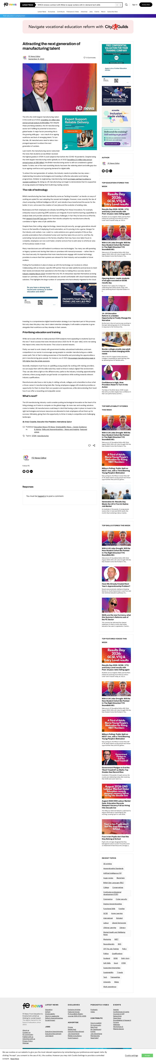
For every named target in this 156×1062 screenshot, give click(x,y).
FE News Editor (34, 56)
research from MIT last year (36, 218)
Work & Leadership (52, 1016)
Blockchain (121, 878)
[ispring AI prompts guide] (79, 306)
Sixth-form (125, 958)
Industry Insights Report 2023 (34, 274)
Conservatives (117, 887)
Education (48, 1010)
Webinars (116, 1025)
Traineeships (115, 977)
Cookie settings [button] (131, 1055)
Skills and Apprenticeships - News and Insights (60, 429)
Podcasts (94, 1010)
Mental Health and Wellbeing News (114, 933)
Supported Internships (111, 968)
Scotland (106, 958)
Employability (50, 1014)
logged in (42, 496)
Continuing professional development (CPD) (112, 893)
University (107, 982)
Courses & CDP (118, 1014)
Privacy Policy (28, 1041)
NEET (116, 939)
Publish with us (28, 1037)
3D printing (107, 864)
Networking (117, 1016)
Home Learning (117, 913)
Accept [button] (147, 1055)
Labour (106, 923)
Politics (106, 953)
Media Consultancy (75, 1036)
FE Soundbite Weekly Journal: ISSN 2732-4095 (77, 1015)
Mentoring (107, 939)
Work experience (109, 987)
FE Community (28, 1035)
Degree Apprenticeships (112, 904)
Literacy (123, 927)
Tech (105, 977)
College (106, 887)
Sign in (134, 5)
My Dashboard (96, 1029)
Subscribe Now (112, 12)
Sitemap (26, 1043)
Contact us (26, 1032)
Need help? (95, 1038)
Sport (116, 963)
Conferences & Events (121, 1012)
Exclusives (51, 12)
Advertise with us (29, 1039)
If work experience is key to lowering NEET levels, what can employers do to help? (70, 5)
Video (93, 1012)
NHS (119, 944)
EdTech (47, 1012)
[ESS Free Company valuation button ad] (116, 54)
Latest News (42, 12)
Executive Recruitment (53, 1034)
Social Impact (50, 1020)
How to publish (96, 1023)
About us (26, 1030)
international (108, 918)
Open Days (117, 1018)
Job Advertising (73, 1034)
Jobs (91, 12)
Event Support (73, 1038)
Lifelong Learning (109, 927)
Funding (122, 909)
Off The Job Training (111, 949)
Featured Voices (74, 1012)
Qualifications (117, 953)
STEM (34, 436)
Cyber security (121, 899)
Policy (124, 949)
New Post (94, 1027)
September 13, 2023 (36, 59)
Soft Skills (106, 963)
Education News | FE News (44, 427)
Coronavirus (107, 899)
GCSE (105, 913)
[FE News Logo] (10, 4)
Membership (95, 1036)
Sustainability (108, 972)
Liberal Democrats (119, 923)
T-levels (120, 972)
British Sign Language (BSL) (113, 883)
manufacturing (43, 436)
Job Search (49, 1036)
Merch (103, 12)
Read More (14, 1059)
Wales (116, 982)
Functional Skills (109, 909)
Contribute (61, 12)
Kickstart (119, 918)
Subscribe (146, 5)
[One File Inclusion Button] (116, 116)
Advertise (84, 12)
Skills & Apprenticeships (54, 1018)
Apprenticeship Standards (113, 868)
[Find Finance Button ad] (116, 137)
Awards (116, 1010)
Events (97, 12)
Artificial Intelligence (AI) (112, 873)
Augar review (108, 878)
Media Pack (72, 1029)
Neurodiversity (108, 944)
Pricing (70, 1027)
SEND (115, 958)
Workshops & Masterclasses (118, 1028)
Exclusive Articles (74, 1010)
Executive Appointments (54, 1031)
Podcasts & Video (73, 12)
